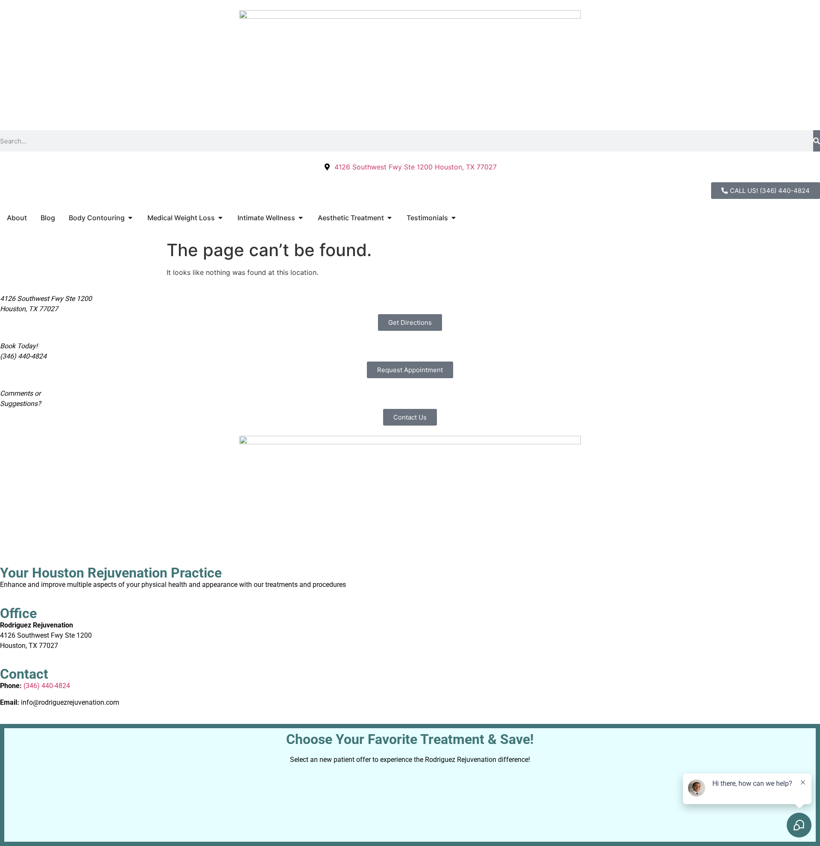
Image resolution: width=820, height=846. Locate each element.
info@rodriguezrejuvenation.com (70, 702)
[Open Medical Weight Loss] (220, 218)
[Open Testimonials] (453, 218)
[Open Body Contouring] (130, 218)
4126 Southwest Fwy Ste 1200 (46, 635)
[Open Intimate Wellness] (300, 218)
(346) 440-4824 (46, 686)
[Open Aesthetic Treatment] (389, 218)
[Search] (816, 141)
